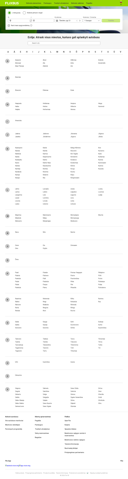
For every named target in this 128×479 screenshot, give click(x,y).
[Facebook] (120, 466)
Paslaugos (39, 425)
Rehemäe (46, 299)
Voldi (100, 397)
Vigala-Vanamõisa (76, 397)
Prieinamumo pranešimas (77, 473)
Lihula (72, 189)
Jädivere (46, 134)
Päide (17, 284)
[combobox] (21, 20)
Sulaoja (100, 322)
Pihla (72, 281)
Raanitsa (18, 299)
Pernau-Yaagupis (76, 272)
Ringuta (45, 308)
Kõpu (72, 175)
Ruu (99, 302)
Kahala (17, 166)
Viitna (72, 400)
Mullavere (73, 221)
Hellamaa (46, 103)
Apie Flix (68, 421)
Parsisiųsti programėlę (13, 429)
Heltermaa (46, 109)
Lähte (17, 189)
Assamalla (101, 63)
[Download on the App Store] (24, 465)
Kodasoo (73, 160)
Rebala (17, 311)
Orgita (45, 248)
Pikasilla (73, 287)
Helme (45, 106)
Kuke (100, 154)
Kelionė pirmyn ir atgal (34, 13)
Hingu (100, 103)
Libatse (45, 204)
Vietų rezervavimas (42, 433)
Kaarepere (18, 148)
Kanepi (17, 175)
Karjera (67, 425)
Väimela (45, 388)
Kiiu (44, 178)
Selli (72, 322)
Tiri (99, 348)
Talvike (45, 342)
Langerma (18, 195)
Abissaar (18, 63)
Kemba (45, 169)
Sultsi (100, 325)
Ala (44, 63)
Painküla (18, 287)
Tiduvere (73, 342)
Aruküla (100, 60)
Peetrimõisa (74, 278)
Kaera (17, 163)
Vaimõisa (46, 391)
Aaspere (18, 60)
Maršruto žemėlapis (12, 425)
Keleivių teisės (20, 473)
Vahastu (18, 394)
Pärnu (45, 287)
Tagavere (18, 351)
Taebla (17, 342)
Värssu (72, 394)
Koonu (72, 172)
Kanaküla (18, 172)
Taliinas (45, 339)
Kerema (45, 172)
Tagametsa (19, 348)
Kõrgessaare (74, 178)
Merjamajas (47, 221)
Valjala (45, 400)
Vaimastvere (19, 406)
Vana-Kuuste (47, 403)
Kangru (17, 178)
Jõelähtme (46, 137)
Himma (72, 109)
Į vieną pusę (16, 13)
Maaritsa (18, 215)
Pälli (44, 278)
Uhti (16, 362)
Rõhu (72, 299)
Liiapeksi (73, 192)
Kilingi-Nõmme (75, 148)
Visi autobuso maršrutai (14, 421)
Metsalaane (74, 215)
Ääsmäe (18, 77)
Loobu (100, 189)
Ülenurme (18, 375)
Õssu (17, 259)
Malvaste (18, 221)
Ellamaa (45, 90)
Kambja (17, 169)
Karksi (45, 160)
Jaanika (17, 137)
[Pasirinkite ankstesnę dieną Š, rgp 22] (77, 20)
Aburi (44, 60)
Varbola (73, 391)
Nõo (44, 232)
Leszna (17, 201)
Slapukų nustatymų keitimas (99, 473)
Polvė (100, 278)
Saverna (45, 328)
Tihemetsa (74, 345)
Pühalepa (101, 281)
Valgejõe (46, 397)
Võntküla (101, 400)
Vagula (17, 391)
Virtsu (100, 388)
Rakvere (18, 305)
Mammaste (47, 215)
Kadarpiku (18, 160)
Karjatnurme (47, 157)
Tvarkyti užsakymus (42, 429)
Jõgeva (73, 137)
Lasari (17, 198)
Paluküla (46, 281)
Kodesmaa (74, 163)
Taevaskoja (19, 345)
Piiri (71, 284)
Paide (17, 281)
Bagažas (38, 437)
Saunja (45, 325)
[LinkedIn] (122, 466)
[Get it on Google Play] (12, 465)
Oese (17, 245)
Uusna (72, 362)
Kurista (100, 166)
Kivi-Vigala (74, 154)
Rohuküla (73, 302)
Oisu (16, 248)
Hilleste (73, 106)
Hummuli (101, 106)
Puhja (100, 284)
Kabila (17, 157)
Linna (72, 201)
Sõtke (72, 328)
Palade (45, 272)
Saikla (17, 325)
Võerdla (101, 394)
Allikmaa (73, 60)
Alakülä (45, 66)
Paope (45, 284)
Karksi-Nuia (47, 163)
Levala (45, 201)
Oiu (44, 245)
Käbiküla (18, 154)
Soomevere (74, 325)
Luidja (100, 195)
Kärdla (45, 151)
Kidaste (45, 175)
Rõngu (72, 308)
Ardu (72, 63)
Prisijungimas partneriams (74, 452)
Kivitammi (73, 157)
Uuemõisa (46, 362)
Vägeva (17, 388)
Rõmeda (73, 305)
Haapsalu (18, 103)
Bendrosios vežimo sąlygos (75, 440)
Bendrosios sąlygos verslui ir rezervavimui (75, 434)
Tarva (72, 339)
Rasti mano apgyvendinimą (20, 25)
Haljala (17, 109)
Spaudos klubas (70, 429)
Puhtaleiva (102, 287)
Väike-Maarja (19, 400)
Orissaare (73, 245)
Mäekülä (18, 218)
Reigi (44, 302)
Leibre (45, 192)
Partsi (72, 275)
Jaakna (17, 134)
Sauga (45, 322)
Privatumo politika (49, 473)
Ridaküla (46, 305)
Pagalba (38, 421)
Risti (44, 311)
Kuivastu (101, 151)
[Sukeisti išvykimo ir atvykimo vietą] (31, 20)
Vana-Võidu (74, 388)
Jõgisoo (101, 134)
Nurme (72, 232)
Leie (44, 195)
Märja (45, 218)
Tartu (45, 351)
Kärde (45, 148)
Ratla (17, 308)
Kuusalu (101, 169)
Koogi (72, 169)
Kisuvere (73, 151)
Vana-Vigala (47, 406)
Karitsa (45, 154)
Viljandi (72, 403)
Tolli (72, 348)
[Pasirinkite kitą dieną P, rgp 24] (80, 20)
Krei (99, 148)
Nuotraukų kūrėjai (71, 448)
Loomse (101, 192)
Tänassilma (47, 345)
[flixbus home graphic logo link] (12, 3)
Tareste (45, 348)
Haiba (17, 106)
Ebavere (18, 90)
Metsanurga (74, 218)
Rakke (17, 302)
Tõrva (100, 342)
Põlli (99, 275)
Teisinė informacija (72, 444)
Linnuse (73, 204)
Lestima (45, 198)
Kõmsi (72, 166)
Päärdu (17, 275)
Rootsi (72, 311)
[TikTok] (123, 466)
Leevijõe (46, 189)
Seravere (18, 328)
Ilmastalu (18, 120)
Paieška (111, 21)
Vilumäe (73, 406)
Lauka (17, 204)
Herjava (73, 103)
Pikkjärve (101, 272)
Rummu (100, 299)
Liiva (72, 198)
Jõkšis (100, 137)
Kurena (100, 160)
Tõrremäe (101, 339)
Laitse (17, 192)
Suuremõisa (102, 328)
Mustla (100, 215)
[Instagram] (121, 466)
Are (71, 66)
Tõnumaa (73, 351)
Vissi (99, 391)
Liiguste (73, 195)
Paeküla (18, 278)
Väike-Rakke (19, 403)
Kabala (17, 151)
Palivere (45, 275)
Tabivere (18, 339)
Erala (72, 90)
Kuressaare (102, 163)
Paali (16, 272)
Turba (100, 345)
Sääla (17, 322)
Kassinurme (47, 166)
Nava (17, 232)
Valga (45, 394)
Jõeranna (73, 134)
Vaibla (17, 397)
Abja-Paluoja (19, 66)
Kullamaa (101, 157)
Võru (99, 403)
